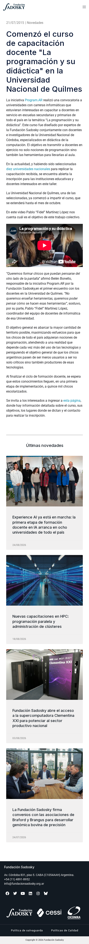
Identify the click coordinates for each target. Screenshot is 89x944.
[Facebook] (7, 893)
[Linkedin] (30, 893)
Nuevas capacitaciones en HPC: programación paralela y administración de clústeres (40, 621)
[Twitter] (15, 893)
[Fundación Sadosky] (27, 7)
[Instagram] (38, 893)
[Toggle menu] (84, 7)
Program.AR (33, 100)
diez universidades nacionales (28, 169)
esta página (72, 400)
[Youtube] (22, 893)
